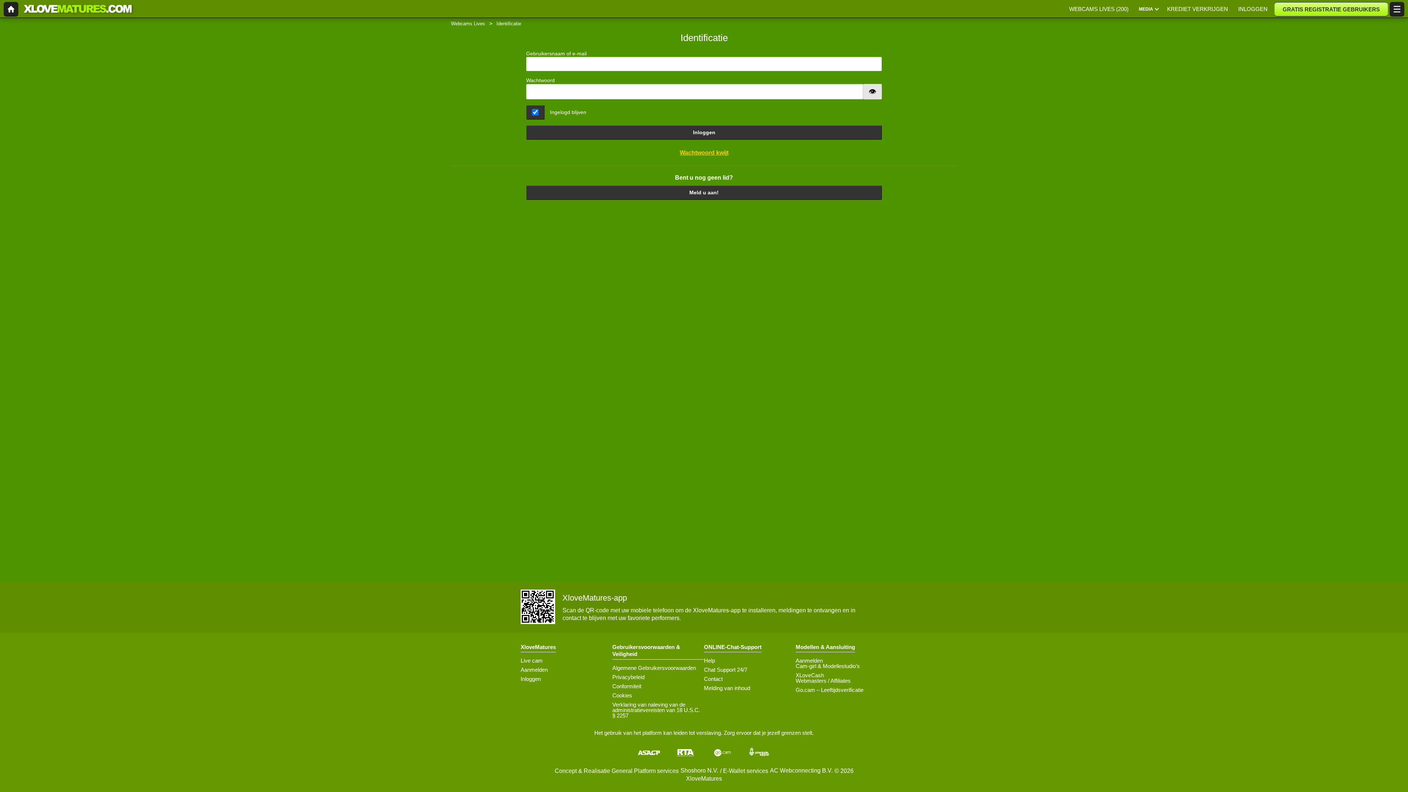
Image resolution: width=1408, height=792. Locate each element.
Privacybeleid (628, 677)
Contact (713, 679)
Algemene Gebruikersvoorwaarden (654, 668)
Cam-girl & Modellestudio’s (828, 666)
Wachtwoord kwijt (704, 153)
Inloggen (704, 132)
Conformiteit (626, 686)
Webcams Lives (468, 23)
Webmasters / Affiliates (823, 681)
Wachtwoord (540, 80)
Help (709, 660)
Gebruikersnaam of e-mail (556, 53)
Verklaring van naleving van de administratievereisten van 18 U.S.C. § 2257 (656, 710)
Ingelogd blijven (568, 112)
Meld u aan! (704, 192)
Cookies (622, 695)
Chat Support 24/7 (725, 670)
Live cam (532, 660)
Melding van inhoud (727, 688)
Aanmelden (534, 670)
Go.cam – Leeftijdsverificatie (829, 690)
